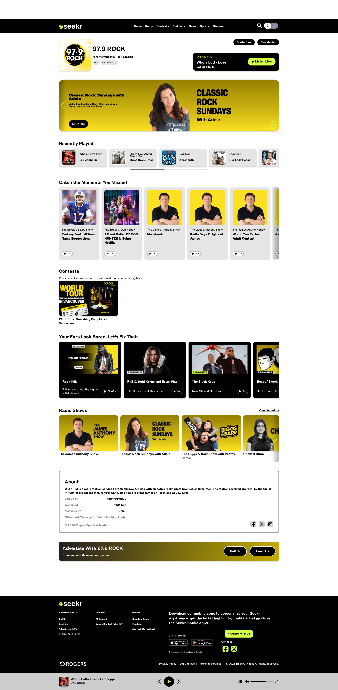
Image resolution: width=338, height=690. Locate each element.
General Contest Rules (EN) (109, 624)
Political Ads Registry (69, 633)
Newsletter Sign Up (238, 633)
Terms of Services (210, 664)
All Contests (102, 619)
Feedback (137, 624)
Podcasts (179, 26)
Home (138, 26)
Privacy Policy (167, 664)
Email (122, 511)
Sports (204, 26)
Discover (219, 26)
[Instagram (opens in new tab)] (270, 524)
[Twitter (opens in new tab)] (262, 524)
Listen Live (263, 61)
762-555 (120, 505)
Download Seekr (140, 619)
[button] (95, 681)
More (75, 124)
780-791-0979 (116, 499)
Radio (149, 26)
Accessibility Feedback (143, 629)
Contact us (244, 42)
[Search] (259, 26)
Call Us (235, 551)
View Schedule (269, 410)
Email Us (262, 551)
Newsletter (268, 42)
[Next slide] (275, 105)
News (192, 26)
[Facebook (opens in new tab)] (253, 524)
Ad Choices (187, 664)
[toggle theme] (271, 26)
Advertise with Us (68, 629)
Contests (163, 26)
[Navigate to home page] (70, 26)
